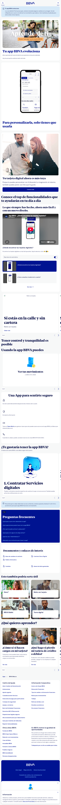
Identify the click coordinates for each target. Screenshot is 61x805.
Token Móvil (10, 426)
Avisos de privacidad (39, 770)
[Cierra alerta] (57, 783)
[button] (58, 335)
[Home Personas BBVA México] (30, 3)
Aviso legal (19, 770)
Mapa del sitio (28, 770)
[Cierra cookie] (57, 792)
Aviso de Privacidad (28, 801)
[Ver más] (15, 636)
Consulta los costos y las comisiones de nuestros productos (30, 776)
